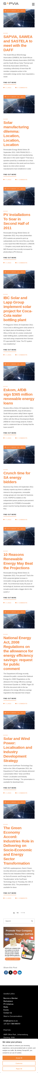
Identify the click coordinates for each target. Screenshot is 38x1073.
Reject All (19, 1069)
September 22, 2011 (15, 612)
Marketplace (8, 1001)
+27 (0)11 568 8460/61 (11, 1023)
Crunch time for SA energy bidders (16, 477)
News (5, 33)
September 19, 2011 (15, 712)
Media (5, 1007)
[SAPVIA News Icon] (19, 946)
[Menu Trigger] (33, 4)
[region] (19, 1056)
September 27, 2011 (15, 188)
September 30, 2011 (15, 11)
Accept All (19, 1058)
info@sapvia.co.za (10, 1020)
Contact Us (7, 1012)
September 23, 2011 (15, 528)
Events (6, 1009)
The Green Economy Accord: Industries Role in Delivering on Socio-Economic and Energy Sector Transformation (18, 845)
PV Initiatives (8, 1004)
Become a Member (10, 998)
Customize (19, 1063)
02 (18, 912)
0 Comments (22, 87)
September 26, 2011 (15, 272)
